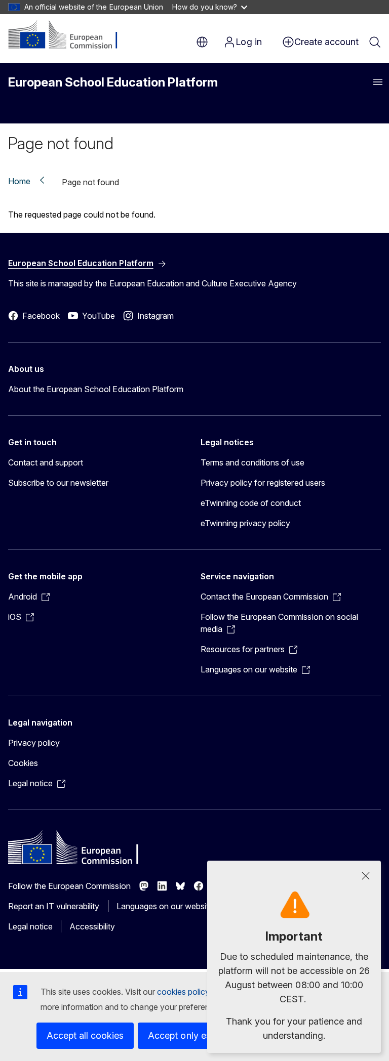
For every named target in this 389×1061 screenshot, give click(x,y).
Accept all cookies (85, 1035)
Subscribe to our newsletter (58, 483)
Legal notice (30, 926)
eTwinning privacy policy (245, 523)
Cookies (23, 763)
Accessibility (92, 926)
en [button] (202, 42)
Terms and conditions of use (253, 462)
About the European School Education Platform (95, 389)
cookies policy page (193, 992)
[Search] (375, 42)
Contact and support (45, 462)
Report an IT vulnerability (54, 906)
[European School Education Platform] (69, 35)
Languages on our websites (166, 906)
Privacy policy (34, 743)
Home (19, 181)
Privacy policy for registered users (263, 483)
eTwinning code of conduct (251, 503)
